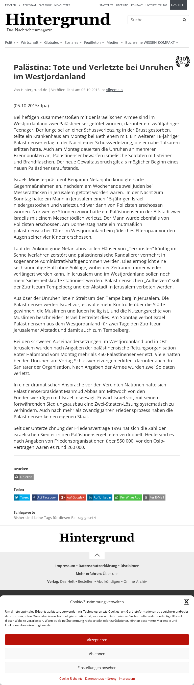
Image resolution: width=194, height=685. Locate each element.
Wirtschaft (29, 42)
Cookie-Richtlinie (71, 678)
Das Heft (178, 5)
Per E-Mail (156, 497)
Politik (10, 42)
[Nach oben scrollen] (97, 555)
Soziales (71, 42)
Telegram (29, 5)
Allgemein (114, 89)
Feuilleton (92, 42)
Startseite (106, 5)
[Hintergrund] (58, 20)
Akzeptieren (97, 639)
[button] (186, 601)
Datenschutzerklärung (100, 678)
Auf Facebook (46, 497)
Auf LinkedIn (102, 497)
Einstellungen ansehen (97, 667)
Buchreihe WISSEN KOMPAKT (150, 42)
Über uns (122, 5)
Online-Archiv (135, 581)
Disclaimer (129, 565)
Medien (113, 42)
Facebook (45, 5)
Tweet (24, 497)
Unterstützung (156, 5)
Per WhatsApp (129, 497)
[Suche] (184, 19)
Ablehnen (97, 653)
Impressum (127, 678)
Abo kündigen (108, 581)
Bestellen (85, 581)
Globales (51, 42)
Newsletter (62, 5)
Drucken (25, 477)
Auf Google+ (75, 497)
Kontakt (137, 5)
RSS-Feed (10, 5)
